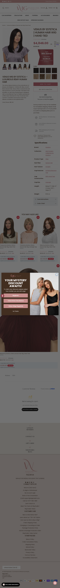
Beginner (16, 295)
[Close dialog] (56, 274)
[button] (11, 584)
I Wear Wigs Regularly (15, 306)
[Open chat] (55, 583)
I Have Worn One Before (16, 301)
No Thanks (16, 311)
